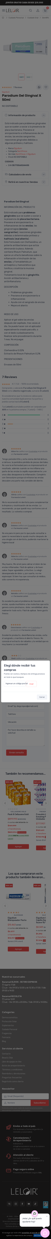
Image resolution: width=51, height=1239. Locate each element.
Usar (31, 684)
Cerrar (42, 697)
